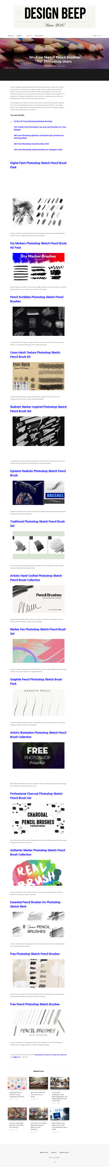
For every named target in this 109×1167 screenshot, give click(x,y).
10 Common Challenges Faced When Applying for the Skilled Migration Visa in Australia (60, 1096)
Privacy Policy (64, 1152)
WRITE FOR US (39, 35)
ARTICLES (10, 35)
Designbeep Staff (51, 66)
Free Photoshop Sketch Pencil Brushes (35, 954)
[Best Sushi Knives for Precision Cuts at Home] (38, 1083)
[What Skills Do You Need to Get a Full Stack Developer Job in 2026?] (59, 1114)
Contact (54, 1152)
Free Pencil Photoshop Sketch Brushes (35, 1004)
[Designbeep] (54, 17)
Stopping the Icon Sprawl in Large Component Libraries (16, 1094)
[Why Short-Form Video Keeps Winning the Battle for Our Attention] (38, 1114)
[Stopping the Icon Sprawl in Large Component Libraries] (17, 1083)
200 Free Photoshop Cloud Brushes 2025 (31, 144)
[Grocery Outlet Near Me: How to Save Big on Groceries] (17, 1114)
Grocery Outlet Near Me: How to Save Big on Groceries (16, 1125)
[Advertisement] (38, 182)
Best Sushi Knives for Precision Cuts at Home (38, 1094)
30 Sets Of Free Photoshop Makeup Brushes (33, 121)
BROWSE (19, 35)
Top (55, 1162)
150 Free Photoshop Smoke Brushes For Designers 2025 (38, 149)
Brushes (57, 52)
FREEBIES (29, 35)
